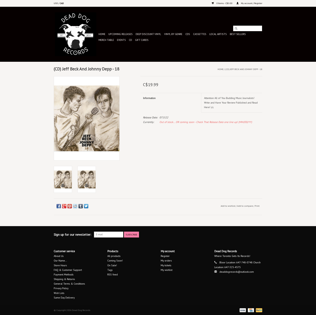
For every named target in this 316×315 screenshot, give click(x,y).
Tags (110, 270)
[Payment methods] (242, 310)
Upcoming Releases (120, 34)
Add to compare (245, 206)
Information (149, 98)
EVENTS (121, 40)
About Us (59, 256)
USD (56, 3)
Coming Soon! (115, 260)
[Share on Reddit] (75, 206)
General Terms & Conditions (69, 283)
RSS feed (112, 274)
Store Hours (60, 265)
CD (130, 40)
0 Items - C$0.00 (224, 3)
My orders (166, 260)
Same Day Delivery (64, 297)
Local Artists (218, 34)
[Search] (236, 28)
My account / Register (251, 3)
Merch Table (106, 40)
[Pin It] (69, 206)
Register (165, 256)
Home (102, 34)
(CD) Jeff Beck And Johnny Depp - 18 (243, 69)
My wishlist (166, 270)
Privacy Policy (61, 288)
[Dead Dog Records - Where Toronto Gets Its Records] (75, 34)
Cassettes (199, 34)
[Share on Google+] (64, 206)
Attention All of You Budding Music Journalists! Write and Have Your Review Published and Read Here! (231, 102)
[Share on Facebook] (59, 206)
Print (257, 206)
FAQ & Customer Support (68, 270)
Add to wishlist (228, 206)
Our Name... (60, 260)
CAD (62, 3)
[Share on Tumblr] (80, 206)
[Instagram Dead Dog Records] (259, 234)
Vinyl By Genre (173, 34)
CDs (187, 34)
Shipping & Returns (64, 279)
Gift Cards (141, 40)
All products (114, 256)
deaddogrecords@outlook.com (236, 271)
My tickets (166, 265)
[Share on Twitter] (86, 206)
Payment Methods (64, 274)
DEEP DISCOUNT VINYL (148, 34)
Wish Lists (59, 293)
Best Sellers (238, 34)
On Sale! (112, 265)
